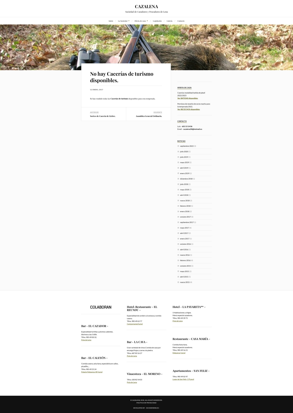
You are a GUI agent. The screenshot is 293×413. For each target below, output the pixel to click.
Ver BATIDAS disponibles (187, 98)
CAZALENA (146, 6)
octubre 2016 (185, 244)
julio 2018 (184, 184)
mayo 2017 (184, 228)
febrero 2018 (185, 206)
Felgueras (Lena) (179, 353)
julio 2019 (184, 157)
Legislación (157, 21)
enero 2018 (184, 211)
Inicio (111, 21)
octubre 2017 (185, 217)
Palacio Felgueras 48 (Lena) (92, 372)
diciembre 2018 (186, 179)
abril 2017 (184, 233)
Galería (169, 21)
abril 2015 (184, 277)
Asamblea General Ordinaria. (149, 116)
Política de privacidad (146, 403)
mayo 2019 (184, 162)
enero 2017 (184, 238)
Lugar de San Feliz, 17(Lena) (183, 379)
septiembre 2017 (187, 222)
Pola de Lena (86, 340)
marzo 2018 (185, 200)
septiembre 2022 (187, 146)
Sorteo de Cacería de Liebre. (103, 116)
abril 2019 (184, 168)
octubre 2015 (185, 266)
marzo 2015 (185, 282)
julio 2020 (184, 151)
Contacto (180, 21)
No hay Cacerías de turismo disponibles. (121, 76)
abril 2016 (184, 249)
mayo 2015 (184, 271)
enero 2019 (184, 173)
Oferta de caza (140, 21)
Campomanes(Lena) (135, 324)
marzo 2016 (185, 255)
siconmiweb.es (152, 408)
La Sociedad (122, 21)
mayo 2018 (184, 189)
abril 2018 (184, 195)
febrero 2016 (185, 260)
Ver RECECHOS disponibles (188, 109)
